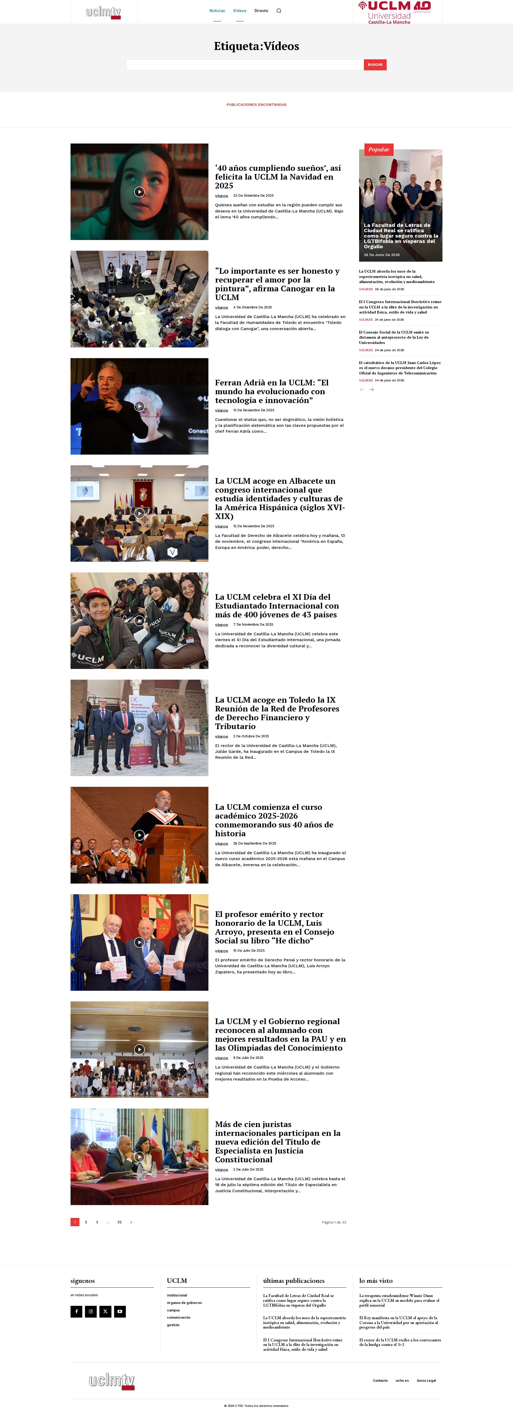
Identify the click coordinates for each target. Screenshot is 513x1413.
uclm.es (366, 289)
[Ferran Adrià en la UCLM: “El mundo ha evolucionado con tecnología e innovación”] (139, 406)
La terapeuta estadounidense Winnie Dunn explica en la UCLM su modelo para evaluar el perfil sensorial (399, 1300)
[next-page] (131, 1222)
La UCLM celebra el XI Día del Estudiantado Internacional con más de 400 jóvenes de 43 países (277, 605)
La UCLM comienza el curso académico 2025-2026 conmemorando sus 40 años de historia (274, 820)
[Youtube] (120, 1312)
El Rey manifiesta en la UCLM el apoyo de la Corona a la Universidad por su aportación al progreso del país (398, 1322)
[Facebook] (76, 1312)
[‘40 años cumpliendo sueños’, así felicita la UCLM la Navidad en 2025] (139, 192)
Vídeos (221, 196)
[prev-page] (362, 389)
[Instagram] (91, 1312)
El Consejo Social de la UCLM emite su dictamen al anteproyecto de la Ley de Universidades (394, 337)
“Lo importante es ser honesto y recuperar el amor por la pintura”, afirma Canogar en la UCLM (277, 284)
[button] (279, 11)
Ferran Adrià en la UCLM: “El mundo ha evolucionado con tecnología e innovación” (272, 391)
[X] (105, 1312)
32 (119, 1222)
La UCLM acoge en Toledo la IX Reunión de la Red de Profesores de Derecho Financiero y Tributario (277, 712)
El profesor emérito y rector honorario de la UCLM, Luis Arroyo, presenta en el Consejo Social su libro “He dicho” (274, 927)
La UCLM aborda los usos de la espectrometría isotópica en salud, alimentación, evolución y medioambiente (397, 276)
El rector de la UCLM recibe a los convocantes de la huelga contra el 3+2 (400, 1342)
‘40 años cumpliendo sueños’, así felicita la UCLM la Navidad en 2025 (278, 176)
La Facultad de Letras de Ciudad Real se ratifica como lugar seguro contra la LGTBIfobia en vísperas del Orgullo (401, 236)
